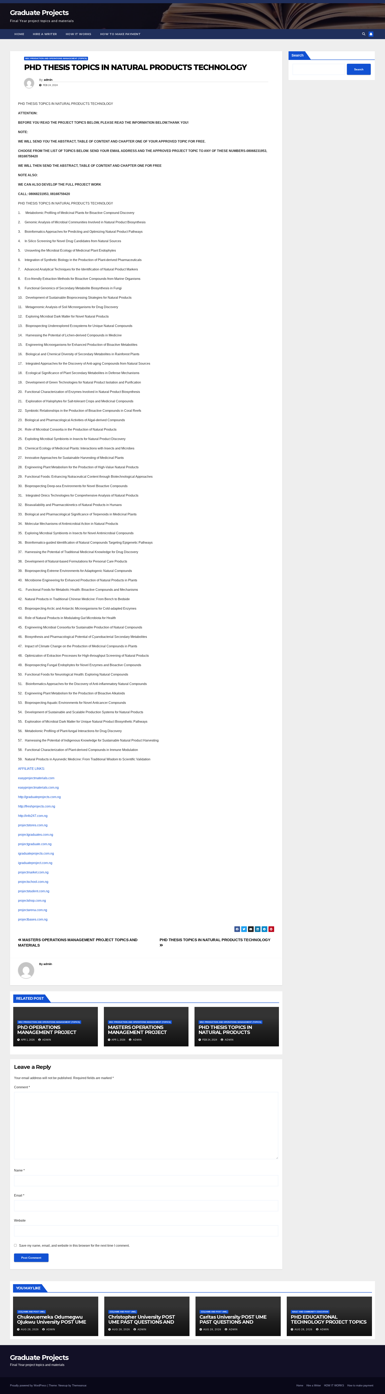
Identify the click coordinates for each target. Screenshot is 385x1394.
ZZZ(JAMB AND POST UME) (31, 1312)
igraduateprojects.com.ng (36, 853)
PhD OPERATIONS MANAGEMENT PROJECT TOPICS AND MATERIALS (46, 1032)
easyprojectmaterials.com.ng (38, 787)
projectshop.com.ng (32, 900)
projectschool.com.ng (33, 881)
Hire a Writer (45, 34)
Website (20, 1220)
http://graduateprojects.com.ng (39, 797)
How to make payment (120, 34)
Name (19, 1170)
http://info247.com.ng (33, 815)
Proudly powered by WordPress (28, 1385)
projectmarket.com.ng (33, 872)
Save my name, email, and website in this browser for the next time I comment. (74, 1245)
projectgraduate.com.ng (35, 844)
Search (298, 55)
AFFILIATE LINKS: (31, 768)
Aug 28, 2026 (30, 1329)
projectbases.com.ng (33, 919)
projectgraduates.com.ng (35, 834)
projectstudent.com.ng (33, 891)
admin (48, 80)
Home (19, 34)
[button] (363, 34)
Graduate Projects (39, 12)
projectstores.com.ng (33, 825)
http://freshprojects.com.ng (36, 806)
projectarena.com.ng (32, 910)
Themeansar (79, 1385)
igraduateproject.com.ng (35, 863)
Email (19, 1195)
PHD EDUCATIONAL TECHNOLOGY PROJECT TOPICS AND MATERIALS (328, 1322)
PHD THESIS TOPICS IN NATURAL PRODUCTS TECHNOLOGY (225, 1032)
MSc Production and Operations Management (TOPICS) (56, 58)
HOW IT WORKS (78, 34)
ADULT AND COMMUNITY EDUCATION (310, 1312)
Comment (22, 1087)
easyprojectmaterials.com (36, 778)
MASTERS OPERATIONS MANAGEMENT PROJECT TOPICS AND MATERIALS (137, 1032)
